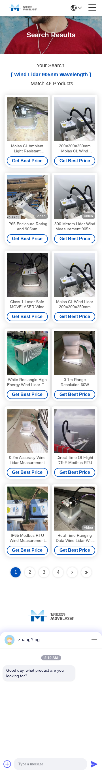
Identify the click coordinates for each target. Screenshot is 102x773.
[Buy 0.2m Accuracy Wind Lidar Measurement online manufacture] (27, 431)
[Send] (94, 764)
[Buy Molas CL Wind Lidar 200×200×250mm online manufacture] (74, 275)
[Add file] (7, 764)
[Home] (51, 622)
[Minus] (94, 639)
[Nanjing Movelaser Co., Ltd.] (23, 8)
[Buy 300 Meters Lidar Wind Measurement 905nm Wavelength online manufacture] (74, 197)
